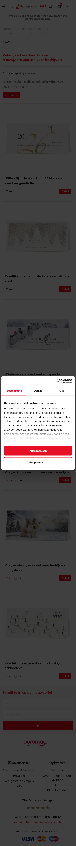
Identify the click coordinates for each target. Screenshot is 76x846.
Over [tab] (62, 390)
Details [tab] (38, 390)
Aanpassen (36, 462)
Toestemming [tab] (13, 390)
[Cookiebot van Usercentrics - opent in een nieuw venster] (56, 381)
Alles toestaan (38, 450)
